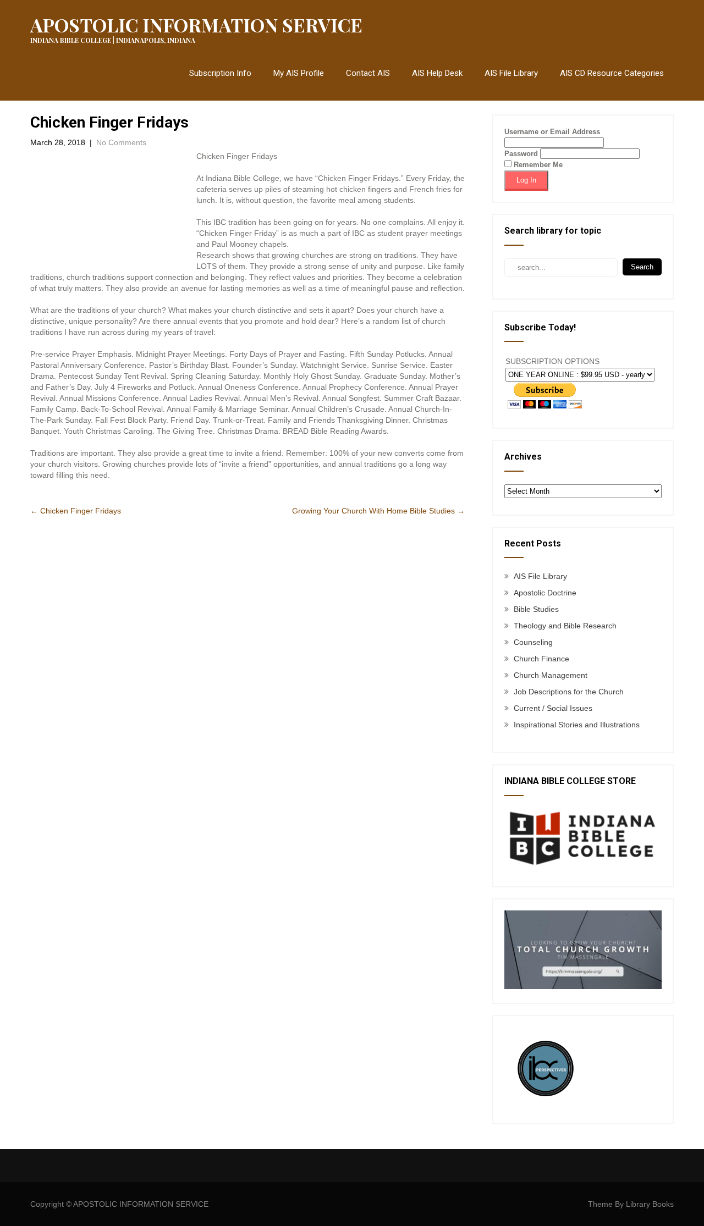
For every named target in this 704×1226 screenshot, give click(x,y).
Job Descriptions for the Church (569, 691)
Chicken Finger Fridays (75, 510)
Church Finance (541, 658)
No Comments (121, 142)
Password (521, 154)
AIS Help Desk (437, 73)
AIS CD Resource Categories (612, 73)
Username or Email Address (552, 132)
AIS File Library (511, 73)
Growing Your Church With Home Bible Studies (378, 510)
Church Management (550, 675)
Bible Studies (536, 609)
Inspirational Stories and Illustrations (577, 724)
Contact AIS (368, 73)
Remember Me (537, 165)
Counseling (533, 642)
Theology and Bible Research (565, 625)
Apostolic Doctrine (545, 592)
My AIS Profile (298, 73)
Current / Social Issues (553, 708)
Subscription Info (220, 73)
